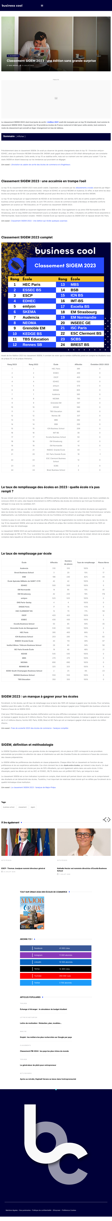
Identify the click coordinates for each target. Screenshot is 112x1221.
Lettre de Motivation (28, 1017)
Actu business (26, 1073)
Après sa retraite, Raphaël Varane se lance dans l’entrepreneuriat (48, 1079)
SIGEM (33, 807)
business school (8, 807)
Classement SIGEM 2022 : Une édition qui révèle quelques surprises (39, 221)
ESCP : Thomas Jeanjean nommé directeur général (23, 868)
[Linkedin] (105, 1209)
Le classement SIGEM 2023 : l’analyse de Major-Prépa (33, 787)
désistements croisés (84, 188)
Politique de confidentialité (41, 1210)
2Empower (56, 1210)
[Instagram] (101, 1209)
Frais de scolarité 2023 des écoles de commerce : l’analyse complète (39, 728)
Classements (25, 1045)
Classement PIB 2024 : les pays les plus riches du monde (44, 1051)
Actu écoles (6, 860)
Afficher (20, 136)
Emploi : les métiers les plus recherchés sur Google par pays (46, 1037)
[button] (42, 5)
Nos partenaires (25, 1210)
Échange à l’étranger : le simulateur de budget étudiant (43, 1009)
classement (22, 807)
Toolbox (23, 1003)
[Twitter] (92, 1208)
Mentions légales (12, 1210)
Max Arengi (13, 65)
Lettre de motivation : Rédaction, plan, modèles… (41, 1023)
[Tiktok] (105, 1208)
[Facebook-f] (97, 1208)
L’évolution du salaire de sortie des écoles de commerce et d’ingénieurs (40, 164)
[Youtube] (101, 1208)
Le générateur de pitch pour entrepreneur (38, 1065)
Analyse (23, 1031)
